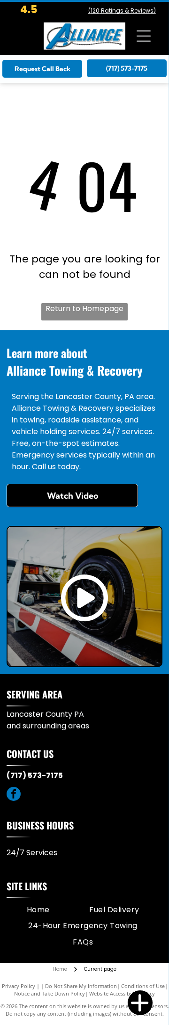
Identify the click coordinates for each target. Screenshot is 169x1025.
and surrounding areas (48, 725)
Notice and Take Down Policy (49, 993)
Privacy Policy (18, 985)
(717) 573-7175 (35, 775)
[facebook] (14, 795)
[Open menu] (144, 36)
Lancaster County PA (45, 714)
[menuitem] (38, 910)
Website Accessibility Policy (122, 993)
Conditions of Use (143, 985)
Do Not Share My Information (81, 985)
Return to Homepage (84, 308)
